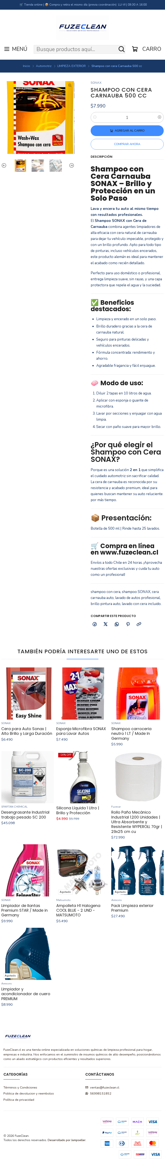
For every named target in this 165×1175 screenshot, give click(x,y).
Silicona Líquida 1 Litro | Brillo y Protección (77, 810)
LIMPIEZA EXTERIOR (71, 65)
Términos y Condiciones (20, 1087)
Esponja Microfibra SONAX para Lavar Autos (81, 731)
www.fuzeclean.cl (129, 552)
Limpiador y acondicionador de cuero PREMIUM (25, 994)
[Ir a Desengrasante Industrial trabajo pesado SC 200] (27, 777)
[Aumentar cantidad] (159, 117)
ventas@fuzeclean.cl (104, 1087)
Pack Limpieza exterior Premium (132, 908)
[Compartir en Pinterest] (128, 624)
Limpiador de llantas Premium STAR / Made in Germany (24, 910)
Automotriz (44, 65)
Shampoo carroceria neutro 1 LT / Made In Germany (131, 733)
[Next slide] (71, 165)
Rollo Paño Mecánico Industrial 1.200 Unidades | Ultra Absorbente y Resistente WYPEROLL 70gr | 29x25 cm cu (136, 822)
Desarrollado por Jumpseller (67, 1140)
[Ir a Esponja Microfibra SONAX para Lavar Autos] (82, 693)
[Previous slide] (4, 165)
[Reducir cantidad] (95, 117)
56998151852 (100, 1093)
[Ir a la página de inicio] (82, 27)
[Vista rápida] (48, 693)
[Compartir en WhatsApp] (117, 624)
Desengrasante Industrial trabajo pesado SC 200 (25, 815)
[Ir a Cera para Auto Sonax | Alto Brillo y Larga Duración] (27, 693)
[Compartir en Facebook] (94, 624)
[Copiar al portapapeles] (139, 624)
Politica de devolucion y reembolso (28, 1093)
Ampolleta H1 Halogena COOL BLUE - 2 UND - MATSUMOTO (78, 910)
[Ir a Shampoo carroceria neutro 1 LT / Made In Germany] (137, 693)
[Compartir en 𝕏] (106, 624)
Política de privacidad (18, 1100)
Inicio (26, 65)
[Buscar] (121, 49)
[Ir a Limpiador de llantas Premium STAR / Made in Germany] (27, 870)
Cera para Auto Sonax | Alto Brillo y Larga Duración (26, 731)
